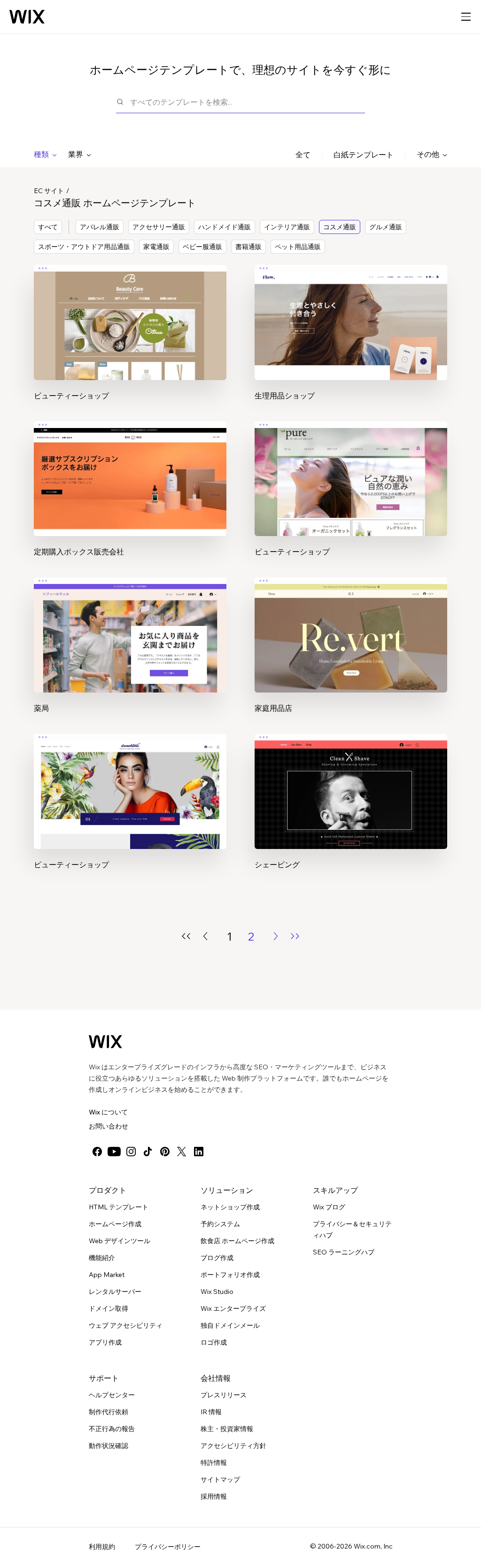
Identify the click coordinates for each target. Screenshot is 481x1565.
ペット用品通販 (298, 246)
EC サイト (49, 191)
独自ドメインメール (230, 1325)
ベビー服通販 (202, 246)
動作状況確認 (108, 1445)
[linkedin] (198, 1151)
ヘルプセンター (112, 1395)
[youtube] (114, 1151)
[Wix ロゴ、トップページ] (27, 17)
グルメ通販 (385, 227)
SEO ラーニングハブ (343, 1252)
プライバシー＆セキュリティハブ (352, 1229)
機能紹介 (102, 1258)
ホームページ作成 (115, 1224)
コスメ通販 (339, 227)
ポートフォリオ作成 (230, 1274)
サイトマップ (220, 1479)
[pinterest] (164, 1151)
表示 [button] (130, 340)
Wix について (108, 1112)
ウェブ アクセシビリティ (126, 1325)
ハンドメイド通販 (224, 227)
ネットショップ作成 (230, 1207)
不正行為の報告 (112, 1429)
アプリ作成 (105, 1342)
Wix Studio (217, 1291)
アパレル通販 (99, 227)
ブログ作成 (217, 1258)
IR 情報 (211, 1412)
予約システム (220, 1224)
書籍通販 (248, 246)
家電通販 (156, 246)
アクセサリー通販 (158, 227)
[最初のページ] (186, 936)
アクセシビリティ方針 (233, 1445)
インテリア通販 (287, 227)
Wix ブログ (329, 1207)
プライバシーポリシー (168, 1546)
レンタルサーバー (115, 1291)
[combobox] (247, 102)
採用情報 (214, 1496)
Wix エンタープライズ (233, 1308)
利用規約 (102, 1546)
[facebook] (97, 1151)
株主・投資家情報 (227, 1429)
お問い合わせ (108, 1126)
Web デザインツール (119, 1241)
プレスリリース (224, 1395)
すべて (48, 227)
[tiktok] (148, 1151)
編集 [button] (130, 314)
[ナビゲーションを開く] (466, 17)
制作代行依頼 (108, 1412)
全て (302, 154)
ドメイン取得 (108, 1308)
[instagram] (131, 1151)
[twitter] (181, 1151)
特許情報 (214, 1462)
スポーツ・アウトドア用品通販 (84, 246)
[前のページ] (205, 936)
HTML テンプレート (118, 1207)
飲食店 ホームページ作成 (237, 1241)
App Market (106, 1274)
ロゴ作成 (214, 1342)
